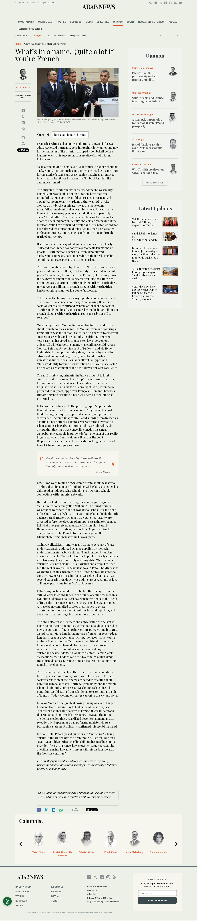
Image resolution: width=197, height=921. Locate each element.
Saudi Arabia (26, 22)
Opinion (118, 22)
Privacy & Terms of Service (99, 898)
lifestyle (57, 887)
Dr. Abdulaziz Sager (142, 114)
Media (89, 22)
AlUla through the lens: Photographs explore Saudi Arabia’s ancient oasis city (146, 273)
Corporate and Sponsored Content (103, 901)
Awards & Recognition (97, 886)
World (62, 22)
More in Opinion (155, 183)
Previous (20, 844)
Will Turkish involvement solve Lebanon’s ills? (148, 171)
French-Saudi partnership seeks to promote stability (145, 76)
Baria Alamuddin (158, 852)
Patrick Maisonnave (142, 67)
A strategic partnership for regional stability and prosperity (148, 123)
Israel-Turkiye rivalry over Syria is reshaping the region (147, 148)
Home (18, 43)
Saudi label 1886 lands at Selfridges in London (67, 36)
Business (76, 22)
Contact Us (92, 890)
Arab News (23, 3)
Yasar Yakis (38, 852)
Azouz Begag (23, 87)
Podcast (173, 22)
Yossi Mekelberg (134, 852)
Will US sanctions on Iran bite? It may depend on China (144, 222)
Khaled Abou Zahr (141, 164)
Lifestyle (103, 22)
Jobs (54, 900)
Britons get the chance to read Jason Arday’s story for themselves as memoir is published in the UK (146, 254)
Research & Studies (151, 22)
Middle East (46, 22)
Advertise (91, 894)
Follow (24, 150)
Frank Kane (110, 852)
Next (176, 844)
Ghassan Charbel (141, 92)
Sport (130, 22)
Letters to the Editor (30, 29)
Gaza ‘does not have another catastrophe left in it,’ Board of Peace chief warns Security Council (144, 293)
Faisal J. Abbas (86, 852)
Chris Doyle (138, 139)
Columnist (31, 820)
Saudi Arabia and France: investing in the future (148, 99)
